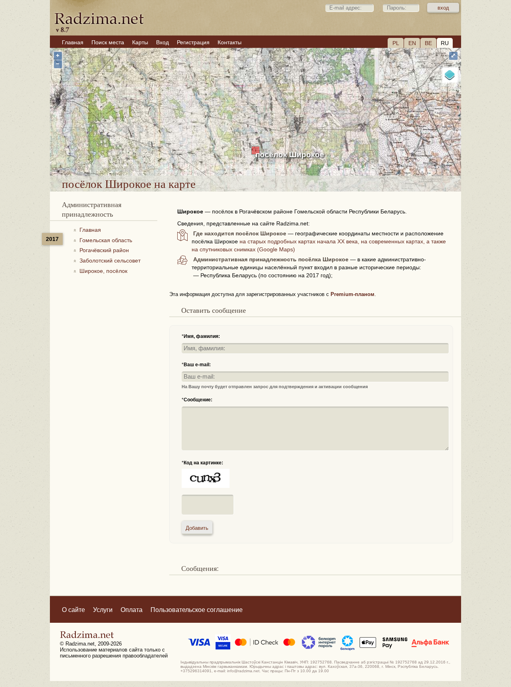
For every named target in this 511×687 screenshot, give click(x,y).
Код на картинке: (203, 463)
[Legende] (450, 75)
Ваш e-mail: (197, 364)
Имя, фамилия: (202, 336)
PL (395, 43)
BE (428, 43)
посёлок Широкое (290, 154)
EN (412, 43)
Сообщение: (198, 400)
